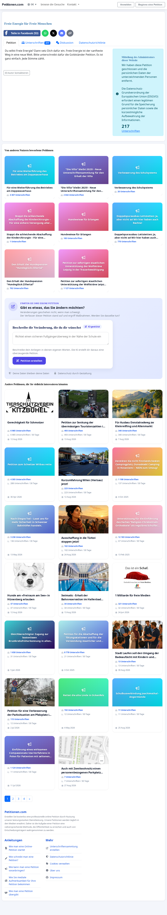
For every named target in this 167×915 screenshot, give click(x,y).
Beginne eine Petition (150, 4)
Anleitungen (13, 840)
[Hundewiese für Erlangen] (84, 222)
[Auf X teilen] (53, 33)
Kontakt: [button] (72, 4)
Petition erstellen (31, 360)
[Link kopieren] (70, 33)
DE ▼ (34, 4)
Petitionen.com (12, 4)
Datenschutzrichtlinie (92, 42)
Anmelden (125, 4)
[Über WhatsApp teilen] (45, 33)
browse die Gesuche (53, 4)
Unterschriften (37, 42)
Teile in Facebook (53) (24, 33)
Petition (11, 42)
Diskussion (66, 42)
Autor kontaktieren (18, 72)
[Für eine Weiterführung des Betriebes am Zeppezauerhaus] (30, 177)
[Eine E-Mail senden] (61, 33)
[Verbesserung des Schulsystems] (137, 175)
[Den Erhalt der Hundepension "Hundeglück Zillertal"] (30, 270)
